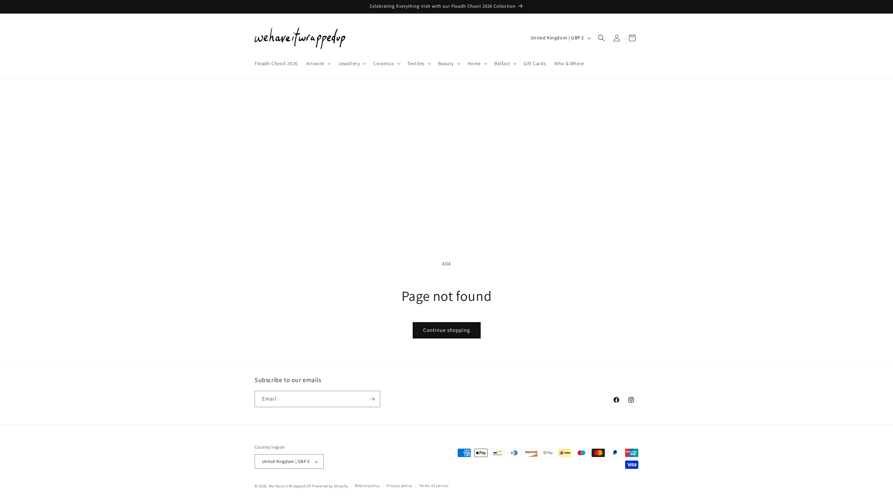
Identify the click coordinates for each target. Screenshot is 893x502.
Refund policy (367, 485)
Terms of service (434, 485)
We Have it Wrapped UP (290, 486)
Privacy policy (399, 485)
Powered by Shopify (330, 486)
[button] (318, 63)
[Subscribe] (372, 399)
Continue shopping (446, 330)
